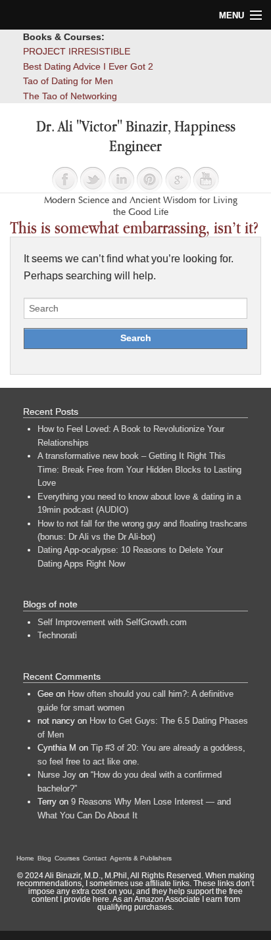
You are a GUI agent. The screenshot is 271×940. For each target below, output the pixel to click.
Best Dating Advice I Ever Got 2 (88, 66)
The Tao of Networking (70, 96)
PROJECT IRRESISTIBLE (76, 51)
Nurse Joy (56, 775)
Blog (44, 858)
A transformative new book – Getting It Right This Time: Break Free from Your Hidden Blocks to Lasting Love (139, 469)
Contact (95, 858)
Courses (67, 858)
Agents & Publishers (141, 858)
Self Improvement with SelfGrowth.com (112, 622)
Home (25, 858)
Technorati (57, 635)
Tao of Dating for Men (68, 81)
